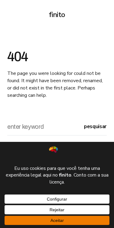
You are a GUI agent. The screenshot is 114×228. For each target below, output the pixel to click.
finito (57, 14)
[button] (10, 14)
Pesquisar (95, 126)
